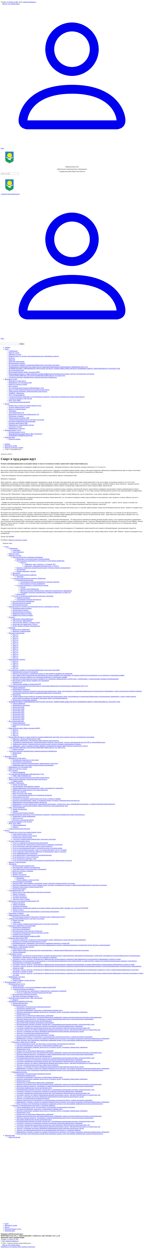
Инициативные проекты (17, 363)
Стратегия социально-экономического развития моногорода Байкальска (33, 377)
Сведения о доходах (15, 427)
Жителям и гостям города (17, 381)
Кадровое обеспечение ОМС (18, 423)
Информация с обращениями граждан (21, 425)
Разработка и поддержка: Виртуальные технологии (18, 1247)
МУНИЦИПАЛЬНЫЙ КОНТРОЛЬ (21, 435)
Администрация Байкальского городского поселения (26, 419)
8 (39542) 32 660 (12, 2)
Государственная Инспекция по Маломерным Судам (26, 388)
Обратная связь (10, 437)
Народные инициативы (16, 361)
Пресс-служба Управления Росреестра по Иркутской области (29, 390)
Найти (22, 344)
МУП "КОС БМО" (15, 400)
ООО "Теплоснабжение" (17, 395)
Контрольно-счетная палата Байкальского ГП (24, 414)
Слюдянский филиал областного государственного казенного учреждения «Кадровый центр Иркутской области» (47, 397)
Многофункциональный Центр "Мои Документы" (26, 434)
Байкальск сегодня (15, 354)
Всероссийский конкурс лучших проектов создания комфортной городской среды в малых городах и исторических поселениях (51, 374)
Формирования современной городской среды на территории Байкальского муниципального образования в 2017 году (48, 367)
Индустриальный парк (16, 370)
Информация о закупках (17, 428)
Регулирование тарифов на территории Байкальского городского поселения (34, 365)
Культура (12, 358)
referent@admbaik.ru (29, 2)
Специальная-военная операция (19, 402)
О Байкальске (13, 351)
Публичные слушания (16, 416)
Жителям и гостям (11, 379)
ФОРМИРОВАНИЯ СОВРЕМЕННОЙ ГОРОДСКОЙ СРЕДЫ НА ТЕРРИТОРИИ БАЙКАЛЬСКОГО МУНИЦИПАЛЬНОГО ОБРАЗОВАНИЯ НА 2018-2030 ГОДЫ (64, 368)
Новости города (14, 352)
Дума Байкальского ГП (16, 412)
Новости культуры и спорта (18, 540)
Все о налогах (13, 386)
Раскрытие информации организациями (22, 421)
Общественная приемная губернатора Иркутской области (28, 391)
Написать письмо (14, 439)
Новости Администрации (17, 409)
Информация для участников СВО (20, 382)
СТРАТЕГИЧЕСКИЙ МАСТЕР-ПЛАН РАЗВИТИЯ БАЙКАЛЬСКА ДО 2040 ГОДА (37, 375)
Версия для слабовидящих (11, 4)
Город (7, 349)
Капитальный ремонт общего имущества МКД (24, 372)
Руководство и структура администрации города (25, 405)
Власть (7, 404)
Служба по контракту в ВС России (20, 398)
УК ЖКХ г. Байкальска (16, 393)
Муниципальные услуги (13, 430)
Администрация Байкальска (10, 194)
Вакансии (12, 360)
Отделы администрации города (19, 407)
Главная (7, 347)
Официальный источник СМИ (19, 418)
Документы (12, 411)
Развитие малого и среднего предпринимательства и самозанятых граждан (34, 356)
